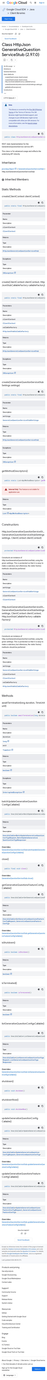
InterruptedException (12, 792)
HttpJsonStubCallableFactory (16, 331)
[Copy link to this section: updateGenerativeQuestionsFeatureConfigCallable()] (21, 1177)
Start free (8, 19)
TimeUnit (7, 750)
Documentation (14, 26)
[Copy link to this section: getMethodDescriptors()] (30, 471)
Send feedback (11, 39)
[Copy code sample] (42, 134)
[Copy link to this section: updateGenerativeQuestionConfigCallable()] (14, 1121)
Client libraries (17, 13)
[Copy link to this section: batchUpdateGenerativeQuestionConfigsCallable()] (22, 804)
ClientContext (9, 231)
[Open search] (31, 2)
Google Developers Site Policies (17, 1253)
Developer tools (27, 26)
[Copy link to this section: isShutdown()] (17, 942)
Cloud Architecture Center (11, 1324)
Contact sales (7, 1282)
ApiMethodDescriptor (19, 513)
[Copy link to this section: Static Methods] (23, 189)
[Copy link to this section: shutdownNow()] (20, 1100)
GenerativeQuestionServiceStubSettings (21, 420)
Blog (3, 1337)
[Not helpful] (19, 34)
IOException (8, 273)
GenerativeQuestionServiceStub (31, 169)
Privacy (16, 1360)
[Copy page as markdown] (12, 60)
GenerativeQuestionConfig (28, 1154)
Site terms (25, 1360)
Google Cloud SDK (16, 9)
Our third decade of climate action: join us (18, 1364)
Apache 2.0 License (29, 1251)
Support (5, 1296)
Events (4, 1341)
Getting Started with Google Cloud (14, 1317)
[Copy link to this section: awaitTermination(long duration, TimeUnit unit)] (8, 706)
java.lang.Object (8, 169)
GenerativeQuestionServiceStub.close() (17, 878)
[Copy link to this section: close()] (11, 859)
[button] (23, 180)
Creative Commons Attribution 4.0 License (22, 1249)
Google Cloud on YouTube (11, 1348)
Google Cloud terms (38, 1360)
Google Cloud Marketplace (11, 1278)
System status (7, 1303)
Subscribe (39, 1369)
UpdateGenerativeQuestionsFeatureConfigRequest (21, 1209)
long (5, 741)
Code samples (7, 1320)
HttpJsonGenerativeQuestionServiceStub (21, 251)
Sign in (41, 3)
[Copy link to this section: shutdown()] (16, 1081)
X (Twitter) (6, 1345)
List (4, 513)
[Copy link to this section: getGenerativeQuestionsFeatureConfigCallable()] (14, 888)
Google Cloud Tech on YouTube (13, 1352)
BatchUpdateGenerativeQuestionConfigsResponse (20, 839)
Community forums (9, 1292)
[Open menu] (3, 2)
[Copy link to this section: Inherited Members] (31, 179)
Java (32, 9)
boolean (6, 770)
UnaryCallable (9, 835)
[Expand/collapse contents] (14, 66)
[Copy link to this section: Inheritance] (18, 163)
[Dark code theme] (39, 134)
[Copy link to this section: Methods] (16, 696)
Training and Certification (11, 1327)
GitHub (4, 1313)
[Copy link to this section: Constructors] (21, 524)
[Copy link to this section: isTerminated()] (19, 983)
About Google (7, 1360)
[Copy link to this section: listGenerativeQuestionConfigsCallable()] (4, 1027)
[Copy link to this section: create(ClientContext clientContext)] (42, 196)
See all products (7, 1271)
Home (4, 26)
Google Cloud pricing (9, 1275)
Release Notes (7, 1299)
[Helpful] (16, 34)
